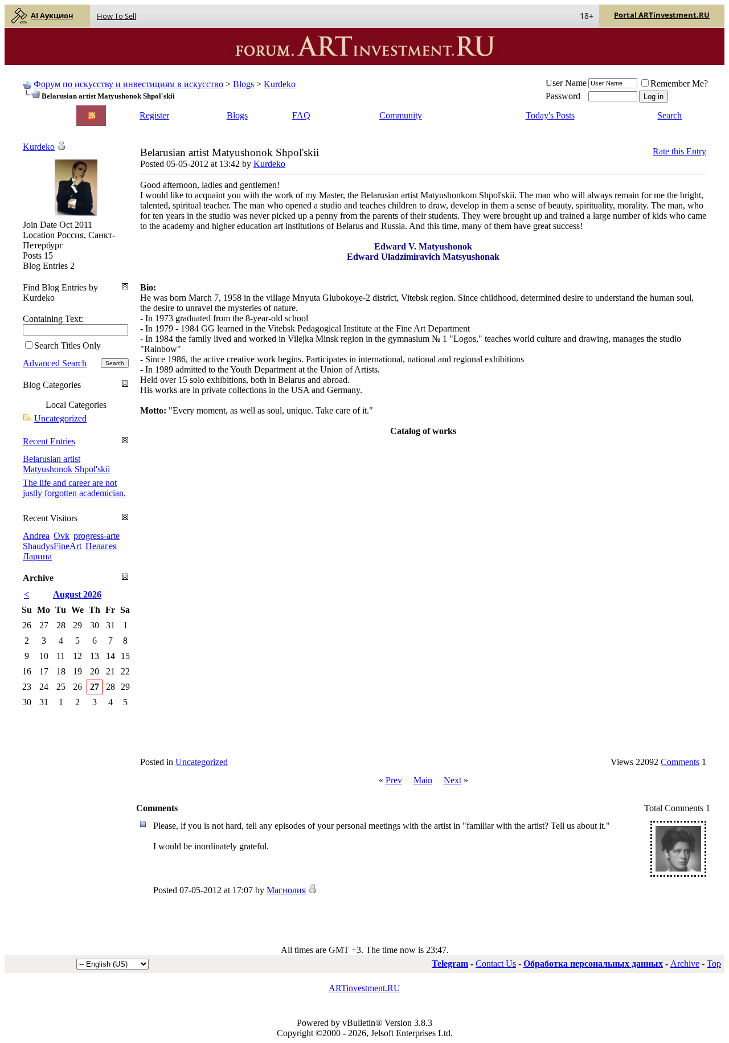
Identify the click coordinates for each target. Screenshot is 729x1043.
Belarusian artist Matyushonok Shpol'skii (66, 464)
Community (400, 115)
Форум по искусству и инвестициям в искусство (128, 84)
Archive (684, 963)
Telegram (450, 963)
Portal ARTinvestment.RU (662, 15)
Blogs (243, 84)
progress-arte (96, 536)
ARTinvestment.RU (364, 988)
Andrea (36, 536)
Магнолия (286, 890)
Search (669, 115)
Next (452, 780)
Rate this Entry (679, 151)
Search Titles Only (67, 345)
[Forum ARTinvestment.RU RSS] (92, 116)
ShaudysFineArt (52, 546)
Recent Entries (49, 441)
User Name (566, 83)
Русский (38, 120)
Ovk (61, 536)
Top (714, 963)
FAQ (301, 115)
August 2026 (77, 594)
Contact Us (496, 963)
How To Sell (116, 16)
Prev (394, 780)
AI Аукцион (52, 15)
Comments (680, 762)
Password (563, 96)
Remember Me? (679, 83)
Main (422, 780)
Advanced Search (55, 363)
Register (154, 115)
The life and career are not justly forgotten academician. (74, 488)
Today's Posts (550, 115)
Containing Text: (53, 319)
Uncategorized (201, 762)
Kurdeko (280, 84)
